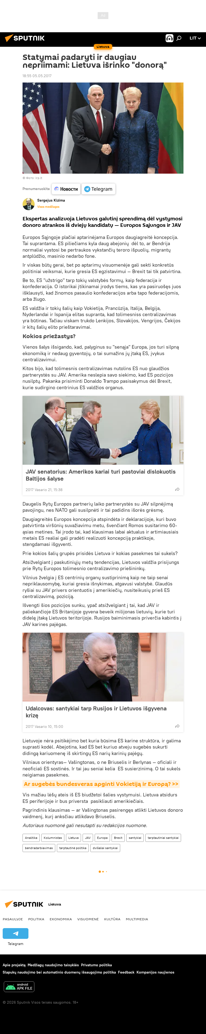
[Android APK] (19, 987)
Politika (36, 919)
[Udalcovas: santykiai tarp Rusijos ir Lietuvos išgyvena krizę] (103, 667)
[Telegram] (98, 189)
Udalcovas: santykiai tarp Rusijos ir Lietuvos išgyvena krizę (96, 712)
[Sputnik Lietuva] (26, 42)
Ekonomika (61, 919)
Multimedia (137, 919)
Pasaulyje (13, 919)
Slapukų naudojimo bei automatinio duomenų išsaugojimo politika (59, 972)
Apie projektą (14, 965)
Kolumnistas (53, 838)
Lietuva (73, 838)
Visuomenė (88, 919)
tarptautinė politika (72, 848)
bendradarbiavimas (39, 848)
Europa (102, 838)
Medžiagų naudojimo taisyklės (53, 965)
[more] (177, 489)
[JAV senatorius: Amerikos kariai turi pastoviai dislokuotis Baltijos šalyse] (103, 430)
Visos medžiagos (48, 207)
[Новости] (66, 189)
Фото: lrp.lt (34, 178)
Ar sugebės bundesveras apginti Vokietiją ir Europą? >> (101, 784)
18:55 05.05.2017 (37, 75)
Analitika (31, 838)
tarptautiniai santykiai (163, 838)
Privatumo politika (96, 965)
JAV (88, 838)
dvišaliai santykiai (105, 848)
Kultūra (112, 919)
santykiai (135, 838)
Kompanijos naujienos (155, 972)
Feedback (126, 972)
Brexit (118, 838)
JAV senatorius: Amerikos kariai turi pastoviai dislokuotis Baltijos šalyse (101, 475)
